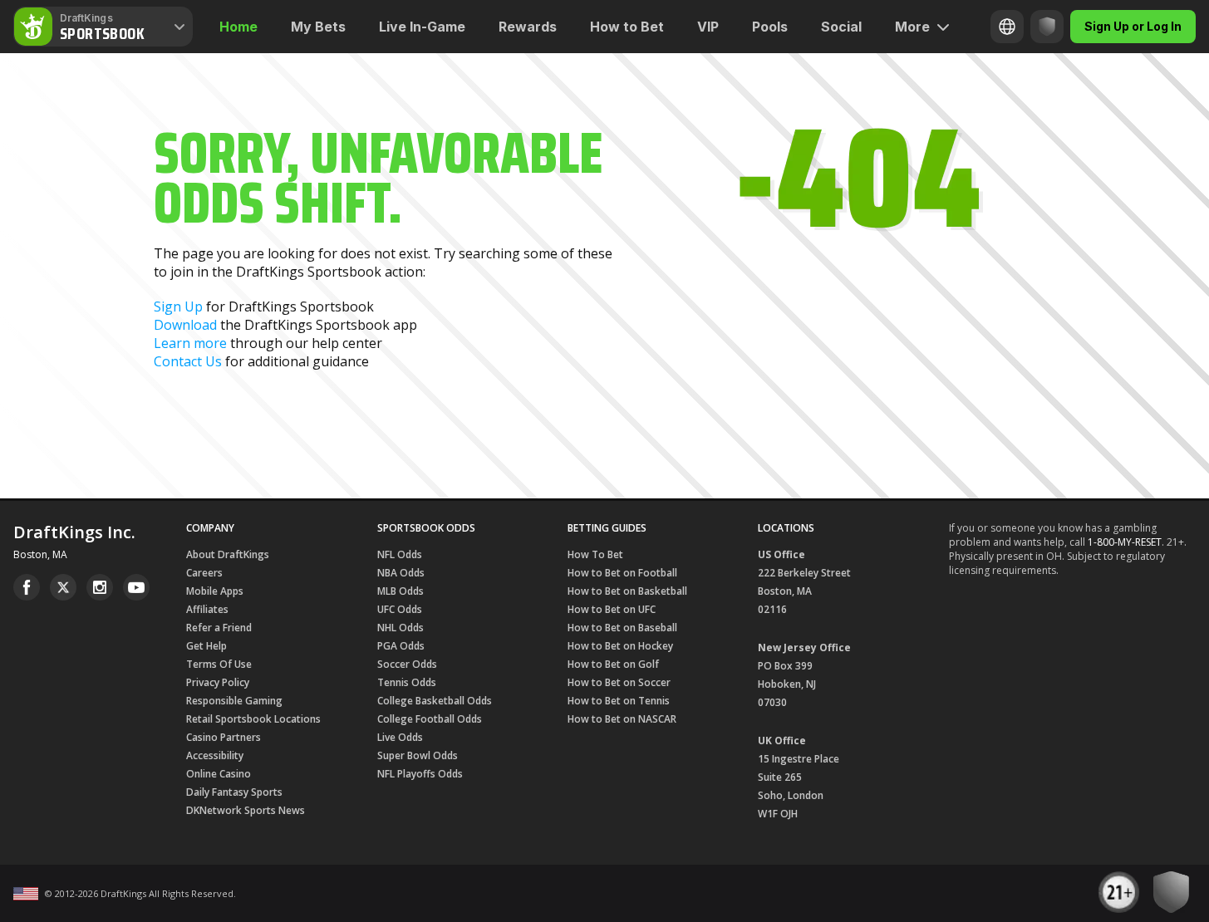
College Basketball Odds (434, 701)
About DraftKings (227, 554)
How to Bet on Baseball (622, 627)
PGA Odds (401, 646)
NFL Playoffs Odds (420, 774)
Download (185, 325)
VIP (708, 26)
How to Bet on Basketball (627, 591)
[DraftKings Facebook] (26, 587)
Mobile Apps (214, 591)
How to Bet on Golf (613, 664)
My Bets (318, 26)
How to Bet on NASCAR (622, 719)
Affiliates (207, 609)
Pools (770, 26)
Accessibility (214, 755)
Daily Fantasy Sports (234, 792)
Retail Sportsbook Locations (253, 719)
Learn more (190, 343)
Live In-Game (422, 26)
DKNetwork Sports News (245, 810)
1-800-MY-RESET (1125, 542)
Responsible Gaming (234, 701)
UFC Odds (399, 609)
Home (238, 26)
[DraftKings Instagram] (99, 587)
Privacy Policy (217, 682)
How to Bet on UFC (612, 609)
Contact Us (188, 361)
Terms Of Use (219, 664)
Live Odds (400, 737)
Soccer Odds (407, 664)
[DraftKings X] (63, 587)
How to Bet (627, 26)
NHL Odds (400, 627)
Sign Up (178, 306)
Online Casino (218, 774)
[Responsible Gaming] (1047, 26)
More (912, 26)
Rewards (528, 26)
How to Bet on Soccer (619, 682)
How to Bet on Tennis (619, 701)
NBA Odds (401, 573)
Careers (204, 573)
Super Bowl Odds (417, 755)
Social (841, 26)
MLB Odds (400, 591)
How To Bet (595, 554)
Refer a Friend (219, 627)
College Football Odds (429, 719)
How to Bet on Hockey (620, 646)
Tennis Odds (406, 682)
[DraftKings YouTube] (136, 587)
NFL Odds (399, 554)
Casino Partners (223, 737)
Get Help (206, 646)
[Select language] (1007, 26)
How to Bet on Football (622, 573)
